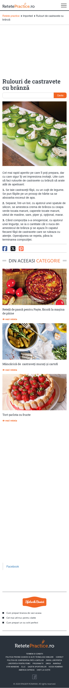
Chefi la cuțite (43, 670)
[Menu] (64, 5)
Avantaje (57, 663)
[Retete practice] (18, 5)
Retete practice (11, 16)
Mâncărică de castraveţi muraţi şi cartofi (30, 364)
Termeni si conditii (34, 654)
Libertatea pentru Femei (19, 663)
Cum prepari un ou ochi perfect (22, 622)
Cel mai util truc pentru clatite (21, 617)
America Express (26, 670)
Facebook (12, 566)
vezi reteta (11, 319)
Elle (23, 667)
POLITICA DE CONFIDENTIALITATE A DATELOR (25, 660)
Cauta (60, 95)
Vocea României (56, 667)
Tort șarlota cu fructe (16, 415)
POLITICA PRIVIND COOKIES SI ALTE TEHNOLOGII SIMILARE (30, 657)
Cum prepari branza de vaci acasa (23, 613)
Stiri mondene (12, 667)
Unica (48, 663)
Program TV (38, 663)
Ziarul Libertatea (54, 660)
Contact (59, 657)
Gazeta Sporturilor (37, 667)
